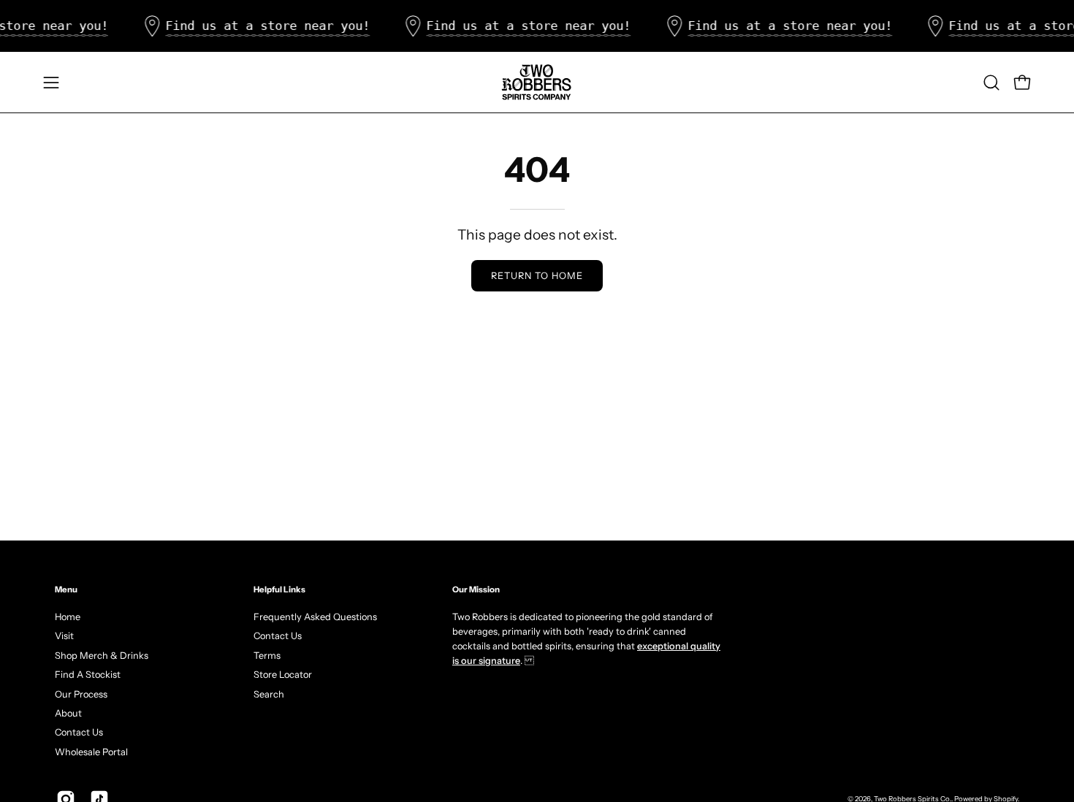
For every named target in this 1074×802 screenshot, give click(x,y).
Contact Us (79, 732)
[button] (991, 82)
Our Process (81, 693)
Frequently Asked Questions (315, 616)
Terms (267, 654)
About (68, 712)
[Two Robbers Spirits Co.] (537, 82)
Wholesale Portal (91, 751)
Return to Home (536, 275)
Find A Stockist (88, 674)
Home (67, 616)
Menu (66, 589)
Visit (64, 635)
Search (269, 693)
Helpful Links (279, 589)
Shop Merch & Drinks (101, 654)
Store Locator (283, 674)
